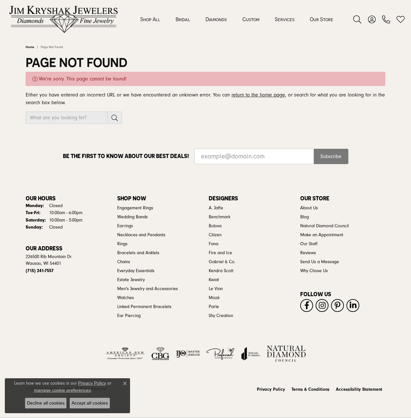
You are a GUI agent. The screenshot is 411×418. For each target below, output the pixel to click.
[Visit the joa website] (250, 354)
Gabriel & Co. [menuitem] (222, 261)
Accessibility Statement (359, 389)
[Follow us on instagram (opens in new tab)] (322, 305)
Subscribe (331, 156)
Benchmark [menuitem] (219, 217)
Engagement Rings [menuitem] (135, 208)
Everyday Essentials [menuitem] (135, 270)
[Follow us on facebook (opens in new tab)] (306, 305)
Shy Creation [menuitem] (221, 315)
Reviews (308, 252)
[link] (386, 19)
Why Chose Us (314, 270)
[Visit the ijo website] (188, 354)
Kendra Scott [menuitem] (221, 270)
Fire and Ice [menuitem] (220, 252)
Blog (304, 217)
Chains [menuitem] (123, 261)
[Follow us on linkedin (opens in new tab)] (352, 305)
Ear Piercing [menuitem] (129, 315)
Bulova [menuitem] (215, 226)
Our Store (321, 19)
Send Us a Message (319, 261)
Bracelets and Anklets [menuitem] (138, 252)
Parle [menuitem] (214, 306)
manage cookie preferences (62, 390)
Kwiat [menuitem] (214, 279)
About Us (309, 208)
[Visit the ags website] (125, 354)
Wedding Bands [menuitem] (132, 217)
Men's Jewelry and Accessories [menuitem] (147, 288)
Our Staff (309, 244)
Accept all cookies (90, 402)
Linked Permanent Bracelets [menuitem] (144, 306)
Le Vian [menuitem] (216, 288)
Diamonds (216, 19)
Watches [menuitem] (125, 297)
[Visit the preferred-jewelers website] (220, 354)
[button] (357, 19)
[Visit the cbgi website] (160, 354)
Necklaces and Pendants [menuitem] (141, 235)
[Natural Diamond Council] (286, 354)
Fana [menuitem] (213, 244)
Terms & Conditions (310, 389)
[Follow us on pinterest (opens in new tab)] (337, 305)
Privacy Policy (271, 389)
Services (284, 19)
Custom (250, 19)
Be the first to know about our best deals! (126, 156)
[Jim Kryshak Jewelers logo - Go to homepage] (63, 19)
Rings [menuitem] (122, 244)
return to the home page (258, 95)
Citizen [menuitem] (215, 235)
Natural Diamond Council (324, 226)
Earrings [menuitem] (125, 226)
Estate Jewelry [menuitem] (131, 279)
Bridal (183, 19)
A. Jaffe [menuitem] (216, 208)
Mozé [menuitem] (214, 297)
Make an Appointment (321, 235)
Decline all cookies (46, 402)
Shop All (150, 19)
